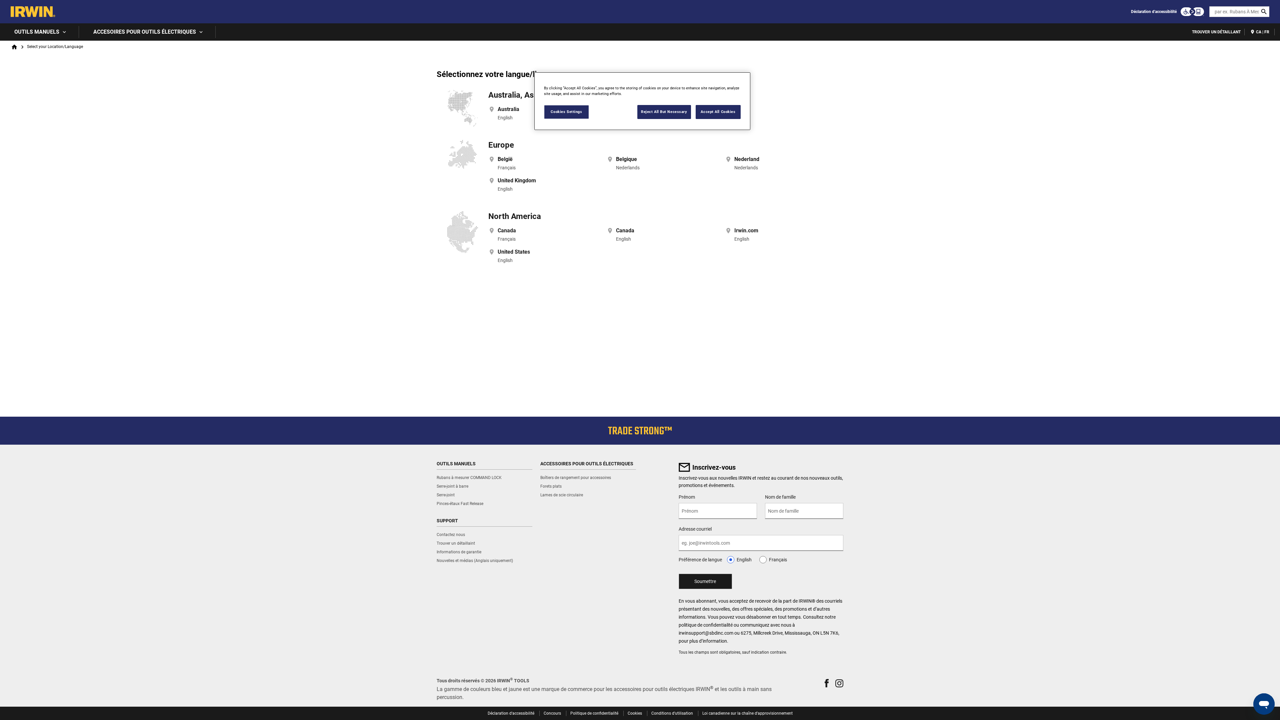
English (744, 559)
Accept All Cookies (718, 111)
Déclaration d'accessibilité (1154, 11)
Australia (508, 109)
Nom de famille (780, 497)
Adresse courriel (695, 529)
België (505, 159)
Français (778, 559)
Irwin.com (746, 230)
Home (14, 47)
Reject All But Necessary (664, 111)
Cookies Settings (566, 111)
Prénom (687, 497)
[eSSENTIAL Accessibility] (1192, 12)
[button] (827, 683)
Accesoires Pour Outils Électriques (144, 32)
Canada (507, 230)
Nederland (746, 159)
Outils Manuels (36, 32)
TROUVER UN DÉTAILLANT (1216, 32)
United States (514, 252)
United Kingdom (517, 180)
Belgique (626, 159)
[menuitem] (39, 32)
